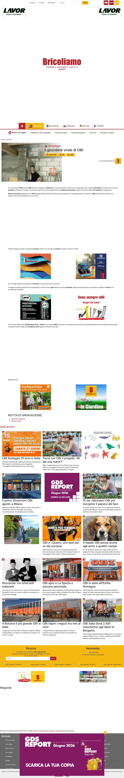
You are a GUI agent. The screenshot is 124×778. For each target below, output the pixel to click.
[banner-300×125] (14, 11)
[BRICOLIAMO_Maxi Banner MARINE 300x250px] (35, 307)
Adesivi (102, 740)
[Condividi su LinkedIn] (3, 197)
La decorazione (10, 765)
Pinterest (92, 664)
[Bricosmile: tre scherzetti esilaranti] (21, 570)
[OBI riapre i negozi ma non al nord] (62, 610)
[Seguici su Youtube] (5, 2)
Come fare (8, 744)
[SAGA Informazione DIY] (117, 3)
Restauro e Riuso (107, 133)
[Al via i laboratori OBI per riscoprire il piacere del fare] (102, 486)
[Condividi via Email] (3, 205)
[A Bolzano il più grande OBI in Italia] (21, 610)
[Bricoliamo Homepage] (22, 126)
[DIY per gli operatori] (106, 3)
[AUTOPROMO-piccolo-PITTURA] (93, 677)
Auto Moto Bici (105, 744)
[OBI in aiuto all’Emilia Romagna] (102, 570)
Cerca (85, 3)
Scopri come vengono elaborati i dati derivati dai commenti (54, 731)
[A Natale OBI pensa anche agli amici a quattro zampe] (102, 528)
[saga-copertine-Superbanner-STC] (62, 755)
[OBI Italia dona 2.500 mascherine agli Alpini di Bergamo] (102, 610)
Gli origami (9, 752)
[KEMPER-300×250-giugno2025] (91, 266)
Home (3, 139)
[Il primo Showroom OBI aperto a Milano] (21, 486)
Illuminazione (105, 752)
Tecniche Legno (61, 133)
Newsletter (51, 3)
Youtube (42, 664)
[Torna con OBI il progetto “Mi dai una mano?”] (62, 444)
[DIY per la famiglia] (111, 3)
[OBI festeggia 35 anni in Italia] (21, 444)
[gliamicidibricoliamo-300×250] (91, 307)
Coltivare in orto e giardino (40, 133)
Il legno (7, 761)
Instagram (68, 664)
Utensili (103, 761)
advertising (52, 155)
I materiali (8, 756)
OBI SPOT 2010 (16, 421)
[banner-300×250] (21, 529)
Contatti (41, 3)
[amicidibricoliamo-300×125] (31, 677)
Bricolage (9, 139)
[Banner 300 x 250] (35, 397)
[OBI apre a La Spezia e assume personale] (62, 570)
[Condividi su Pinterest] (3, 192)
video (72, 155)
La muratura (9, 769)
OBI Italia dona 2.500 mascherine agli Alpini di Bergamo (98, 627)
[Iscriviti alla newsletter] (93, 652)
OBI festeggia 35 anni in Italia (21, 458)
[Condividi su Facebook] (3, 188)
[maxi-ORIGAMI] (102, 445)
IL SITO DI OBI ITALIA (18, 419)
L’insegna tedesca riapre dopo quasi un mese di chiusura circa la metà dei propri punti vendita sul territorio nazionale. (60, 633)
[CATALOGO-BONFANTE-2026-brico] (35, 266)
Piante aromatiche (78, 133)
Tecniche (92, 133)
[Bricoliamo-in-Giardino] (91, 397)
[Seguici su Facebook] (9, 2)
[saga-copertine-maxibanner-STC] (62, 487)
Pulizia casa (104, 756)
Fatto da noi (9, 748)
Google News (117, 664)
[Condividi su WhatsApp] (3, 201)
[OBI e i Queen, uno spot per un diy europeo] (62, 528)
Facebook (18, 664)
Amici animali (9, 740)
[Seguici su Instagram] (12, 2)
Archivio (32, 3)
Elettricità (103, 748)
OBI (63, 155)
